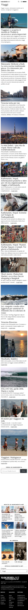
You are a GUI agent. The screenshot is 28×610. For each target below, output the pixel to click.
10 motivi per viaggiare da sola (12, 420)
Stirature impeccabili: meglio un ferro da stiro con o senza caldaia (19, 517)
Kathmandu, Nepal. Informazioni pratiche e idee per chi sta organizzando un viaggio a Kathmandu (14, 181)
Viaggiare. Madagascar (11, 457)
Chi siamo (3, 598)
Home (2, 595)
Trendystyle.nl (20, 600)
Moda (10, 595)
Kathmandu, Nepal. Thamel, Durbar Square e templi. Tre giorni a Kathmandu (13, 246)
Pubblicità (3, 604)
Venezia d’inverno (9, 322)
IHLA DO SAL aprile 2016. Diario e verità (12, 390)
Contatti (3, 597)
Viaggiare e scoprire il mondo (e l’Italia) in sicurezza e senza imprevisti (13, 32)
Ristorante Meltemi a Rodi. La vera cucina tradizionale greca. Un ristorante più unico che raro (13, 67)
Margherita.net (21, 595)
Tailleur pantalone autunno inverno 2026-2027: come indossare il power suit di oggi (20, 533)
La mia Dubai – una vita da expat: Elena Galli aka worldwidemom (13, 147)
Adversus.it (20, 602)
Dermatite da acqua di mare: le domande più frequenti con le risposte (7, 517)
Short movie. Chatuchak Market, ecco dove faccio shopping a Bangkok (12, 276)
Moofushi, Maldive (9, 359)
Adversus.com (20, 605)
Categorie (3, 568)
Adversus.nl (20, 604)
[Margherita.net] (5, 1)
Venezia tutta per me (10, 103)
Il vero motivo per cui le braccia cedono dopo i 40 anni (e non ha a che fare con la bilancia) (7, 534)
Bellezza (11, 597)
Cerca (23, 471)
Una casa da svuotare (5, 562)
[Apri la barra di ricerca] (18, 1)
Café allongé (18, 562)
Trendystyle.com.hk (22, 598)
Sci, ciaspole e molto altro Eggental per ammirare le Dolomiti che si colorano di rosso (13, 309)
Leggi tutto (14, 191)
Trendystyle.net (21, 597)
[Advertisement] (14, 489)
